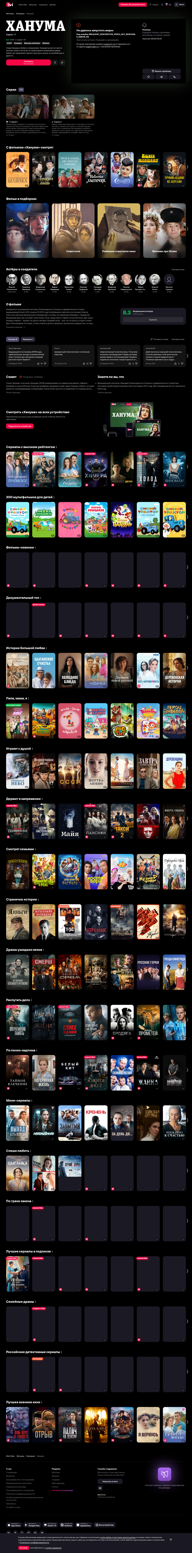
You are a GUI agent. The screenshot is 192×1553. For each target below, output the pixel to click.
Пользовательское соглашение (20, 1490)
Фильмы (55, 1476)
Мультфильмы (58, 1483)
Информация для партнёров (19, 1483)
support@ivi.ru (92, 47)
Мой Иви (56, 1472)
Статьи (55, 1487)
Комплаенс (11, 1504)
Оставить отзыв (13, 1507)
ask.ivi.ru (102, 1494)
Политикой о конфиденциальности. (34, 1542)
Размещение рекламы (16, 1487)
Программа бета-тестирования (20, 1480)
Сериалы (56, 1480)
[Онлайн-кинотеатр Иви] (10, 5)
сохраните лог (109, 44)
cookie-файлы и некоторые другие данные (118, 1537)
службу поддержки (53, 1548)
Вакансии (10, 1476)
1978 (12, 40)
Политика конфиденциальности (20, 1494)
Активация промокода (62, 1490)
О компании (11, 1472)
